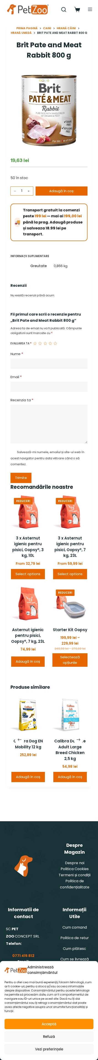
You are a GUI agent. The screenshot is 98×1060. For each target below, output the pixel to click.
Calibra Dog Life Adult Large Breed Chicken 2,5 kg (70, 749)
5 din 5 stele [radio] (55, 343)
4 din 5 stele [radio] (50, 343)
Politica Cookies (75, 868)
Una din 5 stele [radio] (34, 343)
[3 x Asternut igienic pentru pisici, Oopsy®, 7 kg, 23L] (70, 512)
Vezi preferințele (49, 1049)
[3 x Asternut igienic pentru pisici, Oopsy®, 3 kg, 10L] (28, 512)
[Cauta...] (63, 9)
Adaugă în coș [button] (28, 661)
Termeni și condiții (74, 875)
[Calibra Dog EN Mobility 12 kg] (28, 715)
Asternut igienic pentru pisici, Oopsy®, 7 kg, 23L (28, 635)
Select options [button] (27, 573)
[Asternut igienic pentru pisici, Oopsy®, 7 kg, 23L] (28, 603)
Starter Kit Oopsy (70, 629)
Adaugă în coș (61, 191)
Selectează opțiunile (70, 660)
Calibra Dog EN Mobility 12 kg (28, 744)
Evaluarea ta (20, 343)
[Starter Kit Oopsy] (70, 603)
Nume (16, 353)
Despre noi (74, 863)
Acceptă (49, 1024)
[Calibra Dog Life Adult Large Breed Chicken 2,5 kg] (70, 715)
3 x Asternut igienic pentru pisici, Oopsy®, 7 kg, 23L (70, 546)
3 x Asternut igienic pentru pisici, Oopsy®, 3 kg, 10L (28, 546)
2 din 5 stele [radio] (39, 343)
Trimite (21, 477)
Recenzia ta (21, 400)
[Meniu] (90, 9)
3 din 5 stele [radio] (45, 343)
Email (16, 377)
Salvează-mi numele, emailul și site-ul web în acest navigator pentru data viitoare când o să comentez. (47, 458)
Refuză (49, 1036)
